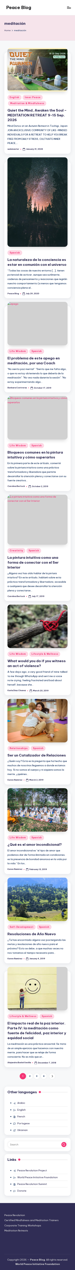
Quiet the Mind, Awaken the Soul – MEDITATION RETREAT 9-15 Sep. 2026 (37, 115)
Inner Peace (33, 97)
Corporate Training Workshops (22, 1225)
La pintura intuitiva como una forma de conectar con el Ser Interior (33, 562)
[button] (52, 1076)
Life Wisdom (18, 351)
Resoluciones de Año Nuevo (31, 934)
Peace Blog (18, 7)
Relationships (18, 748)
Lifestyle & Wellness (44, 654)
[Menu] (69, 8)
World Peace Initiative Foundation (37, 1177)
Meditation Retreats (16, 1230)
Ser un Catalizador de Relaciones (36, 755)
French (21, 1116)
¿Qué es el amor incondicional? (34, 844)
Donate (21, 1190)
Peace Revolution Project (32, 1170)
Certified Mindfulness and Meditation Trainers (31, 1220)
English (14, 97)
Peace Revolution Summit (32, 1184)
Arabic (21, 1103)
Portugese (23, 1123)
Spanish (15, 252)
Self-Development (21, 927)
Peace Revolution (14, 1215)
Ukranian (22, 1130)
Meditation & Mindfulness (27, 103)
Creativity (16, 550)
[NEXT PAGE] (52, 1076)
